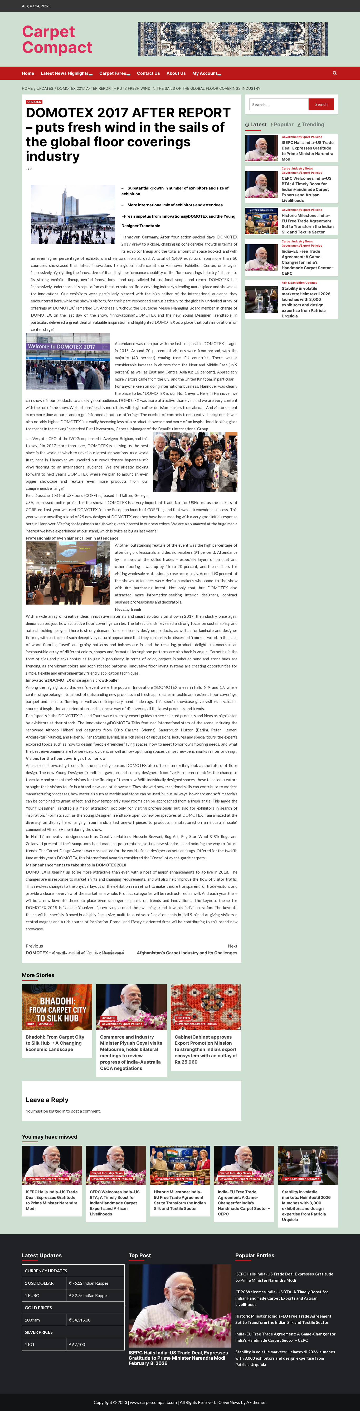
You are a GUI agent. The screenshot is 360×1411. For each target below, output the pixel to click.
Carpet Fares (112, 73)
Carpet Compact (57, 39)
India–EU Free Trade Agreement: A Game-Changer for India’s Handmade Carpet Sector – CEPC (308, 262)
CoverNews (229, 1402)
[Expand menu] (91, 75)
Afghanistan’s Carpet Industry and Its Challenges (187, 949)
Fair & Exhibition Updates (299, 282)
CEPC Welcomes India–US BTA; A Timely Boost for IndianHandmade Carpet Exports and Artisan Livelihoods (307, 189)
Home (28, 73)
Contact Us (148, 73)
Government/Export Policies (122, 1024)
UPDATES (34, 102)
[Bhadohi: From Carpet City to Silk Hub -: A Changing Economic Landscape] (57, 1007)
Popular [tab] (283, 124)
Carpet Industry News (297, 168)
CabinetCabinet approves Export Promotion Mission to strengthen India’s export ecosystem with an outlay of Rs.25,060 (206, 1049)
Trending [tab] (312, 124)
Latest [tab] (258, 124)
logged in (57, 1110)
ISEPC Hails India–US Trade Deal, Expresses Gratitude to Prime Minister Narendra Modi (178, 1358)
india (30, 1024)
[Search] (335, 73)
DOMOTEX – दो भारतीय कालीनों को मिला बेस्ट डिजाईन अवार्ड (75, 949)
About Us (176, 73)
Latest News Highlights (65, 73)
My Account (204, 73)
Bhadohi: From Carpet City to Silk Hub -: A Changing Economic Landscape (55, 1043)
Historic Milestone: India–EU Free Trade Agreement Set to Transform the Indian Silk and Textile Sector (283, 1319)
